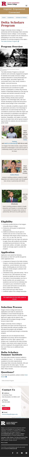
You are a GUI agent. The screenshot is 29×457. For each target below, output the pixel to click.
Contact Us (6, 408)
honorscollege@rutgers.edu (10, 414)
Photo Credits (4, 442)
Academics (11, 17)
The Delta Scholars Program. (9, 41)
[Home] (10, 4)
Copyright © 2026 (5, 437)
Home (3, 17)
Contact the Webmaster (10, 448)
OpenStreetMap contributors (20, 417)
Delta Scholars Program (8, 380)
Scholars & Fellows (21, 17)
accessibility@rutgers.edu (7, 433)
